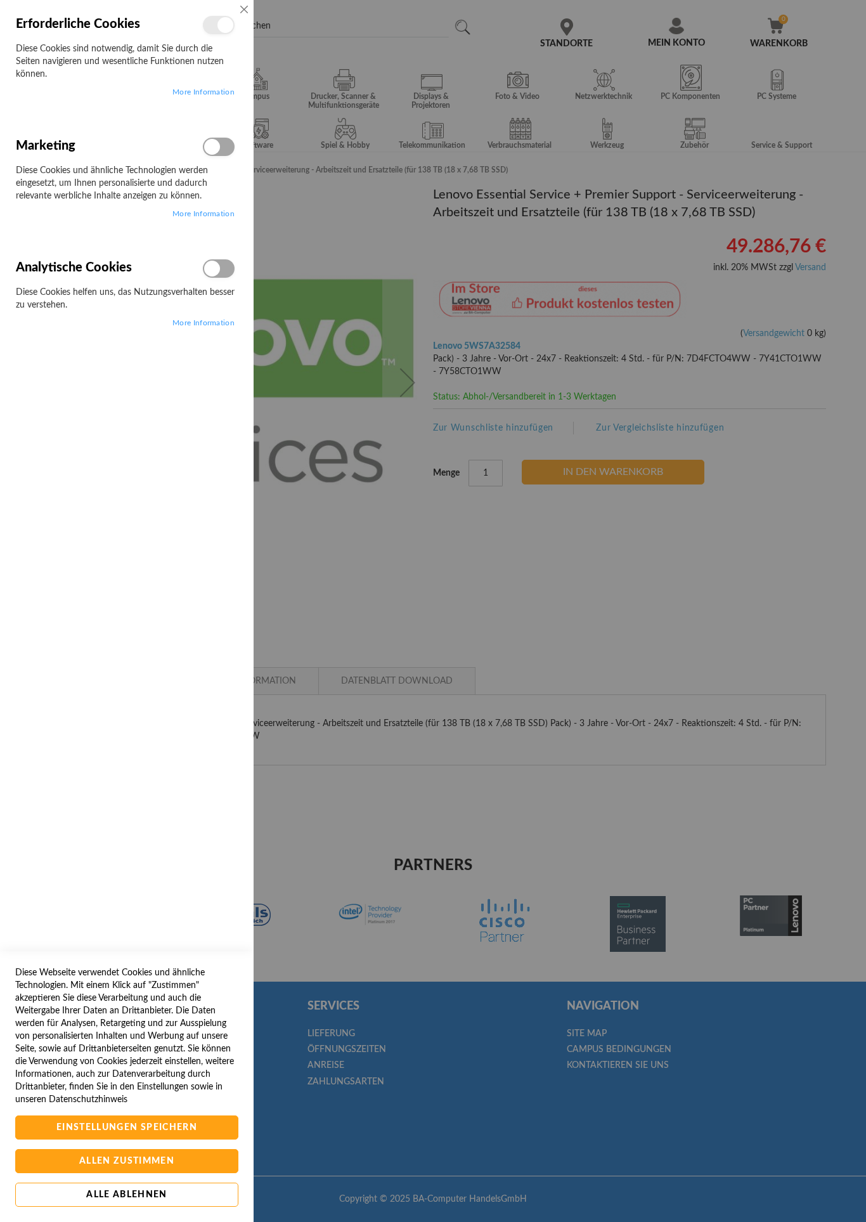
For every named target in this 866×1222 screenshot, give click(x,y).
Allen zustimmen (126, 1161)
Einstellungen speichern (126, 1127)
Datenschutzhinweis (88, 1099)
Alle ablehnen (126, 1194)
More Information (203, 92)
